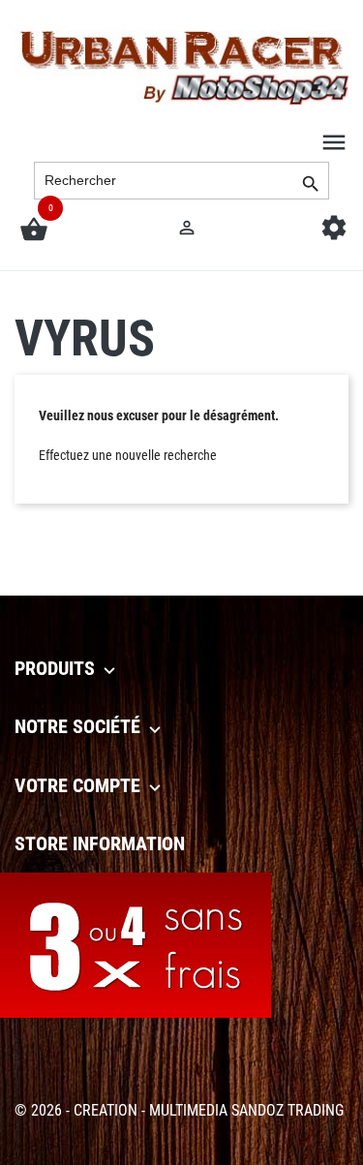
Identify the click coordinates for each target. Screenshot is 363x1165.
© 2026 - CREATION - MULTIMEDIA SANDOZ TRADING (179, 1110)
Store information (100, 843)
